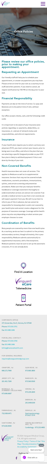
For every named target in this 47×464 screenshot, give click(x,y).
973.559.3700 (12, 341)
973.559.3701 (12, 326)
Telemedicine (23, 288)
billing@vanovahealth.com (12, 348)
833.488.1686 (10, 330)
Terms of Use (35, 441)
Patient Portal (23, 304)
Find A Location (23, 271)
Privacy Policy (22, 441)
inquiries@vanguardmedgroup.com (15, 359)
